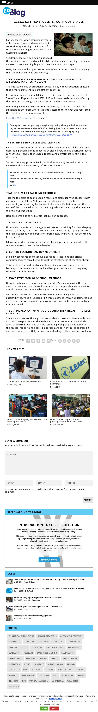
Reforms (49, 670)
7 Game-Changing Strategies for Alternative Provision (38, 597)
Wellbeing (14, 686)
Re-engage (37, 670)
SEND (26, 591)
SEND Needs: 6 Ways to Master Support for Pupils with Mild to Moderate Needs (49, 588)
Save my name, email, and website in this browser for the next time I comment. (44, 490)
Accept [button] (44, 708)
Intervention (15, 658)
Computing (58, 641)
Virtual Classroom (38, 681)
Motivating (15, 664)
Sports (80, 675)
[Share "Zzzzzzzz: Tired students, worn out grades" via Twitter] (33, 340)
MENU (10, 3)
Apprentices (15, 641)
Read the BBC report (17, 118)
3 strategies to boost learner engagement (33, 615)
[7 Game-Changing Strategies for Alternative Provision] (9, 599)
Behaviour (44, 641)
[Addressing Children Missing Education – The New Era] (9, 608)
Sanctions (43, 675)
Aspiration (29, 641)
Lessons (43, 658)
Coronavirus (74, 641)
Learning (30, 658)
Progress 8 (14, 670)
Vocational (58, 681)
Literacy (55, 658)
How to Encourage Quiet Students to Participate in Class (27, 420)
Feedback (28, 653)
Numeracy (39, 664)
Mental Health (70, 658)
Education (37, 647)
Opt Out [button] (54, 708)
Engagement (74, 647)
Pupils (42, 25)
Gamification (67, 653)
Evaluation (14, 653)
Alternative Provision (71, 636)
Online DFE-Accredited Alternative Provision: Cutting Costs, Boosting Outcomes (49, 579)
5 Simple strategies (47, 636)
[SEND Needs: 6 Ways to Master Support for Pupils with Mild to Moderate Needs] (9, 590)
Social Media (67, 675)
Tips (24, 681)
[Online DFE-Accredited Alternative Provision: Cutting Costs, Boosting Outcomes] (9, 581)
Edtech (24, 647)
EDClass (32, 582)
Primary (71, 664)
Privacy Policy (55, 698)
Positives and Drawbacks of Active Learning (68, 382)
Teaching (52, 25)
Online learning (55, 664)
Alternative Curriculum (32, 600)
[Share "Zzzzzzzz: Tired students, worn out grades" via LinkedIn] (38, 340)
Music (27, 664)
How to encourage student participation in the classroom (66, 420)
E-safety (13, 647)
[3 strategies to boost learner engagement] (9, 617)
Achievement (28, 618)
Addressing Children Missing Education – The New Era (38, 606)
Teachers (13, 681)
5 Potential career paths (21, 636)
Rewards (13, 675)
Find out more (49, 559)
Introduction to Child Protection (49, 525)
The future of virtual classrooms (24, 381)
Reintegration (65, 670)
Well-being (72, 681)
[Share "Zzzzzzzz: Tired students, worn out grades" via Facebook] (28, 340)
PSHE (25, 670)
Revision (80, 670)
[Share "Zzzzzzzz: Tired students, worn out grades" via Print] (48, 340)
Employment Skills (55, 647)
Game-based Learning (47, 653)
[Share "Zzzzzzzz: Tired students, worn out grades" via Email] (43, 340)
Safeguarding (28, 675)
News (26, 582)
